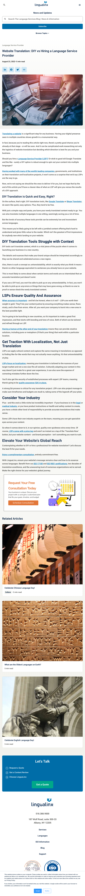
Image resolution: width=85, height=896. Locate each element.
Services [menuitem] (42, 829)
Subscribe (42, 26)
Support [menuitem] (42, 853)
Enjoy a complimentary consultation (18, 454)
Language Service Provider (13, 45)
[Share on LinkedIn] (5, 69)
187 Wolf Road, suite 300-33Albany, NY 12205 (42, 821)
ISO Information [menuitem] (42, 841)
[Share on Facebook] (11, 69)
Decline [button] (47, 891)
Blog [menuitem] (42, 847)
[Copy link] (24, 69)
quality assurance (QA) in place (32, 382)
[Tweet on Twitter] (17, 69)
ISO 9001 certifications (57, 463)
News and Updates (42, 12)
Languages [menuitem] (42, 835)
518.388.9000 (42, 813)
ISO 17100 (38, 463)
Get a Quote (42, 784)
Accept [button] (38, 891)
